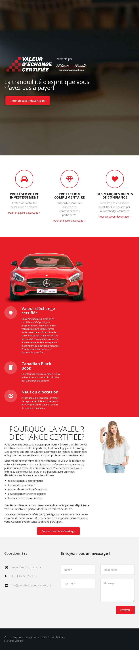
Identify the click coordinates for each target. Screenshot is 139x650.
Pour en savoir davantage (28, 100)
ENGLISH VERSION (14, 641)
